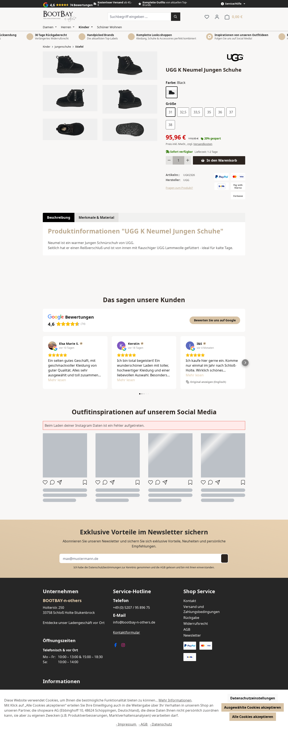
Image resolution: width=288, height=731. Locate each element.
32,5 (183, 112)
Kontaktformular (126, 632)
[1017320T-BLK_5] (70, 129)
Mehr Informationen (175, 700)
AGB (163, 567)
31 (170, 112)
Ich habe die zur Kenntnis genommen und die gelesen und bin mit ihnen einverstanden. (144, 567)
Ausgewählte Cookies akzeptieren (252, 707)
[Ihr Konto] (217, 16)
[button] (42, 362)
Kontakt (189, 600)
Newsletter (192, 635)
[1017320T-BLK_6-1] (129, 130)
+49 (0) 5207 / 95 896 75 (131, 607)
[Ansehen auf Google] (52, 345)
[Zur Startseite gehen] (60, 16)
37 (231, 112)
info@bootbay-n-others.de (134, 622)
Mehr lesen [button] (57, 380)
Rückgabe (191, 617)
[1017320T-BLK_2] (129, 65)
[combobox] (139, 16)
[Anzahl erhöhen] (187, 160)
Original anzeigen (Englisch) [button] (208, 382)
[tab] (58, 217)
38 (170, 124)
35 (209, 112)
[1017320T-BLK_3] (70, 98)
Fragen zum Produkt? (179, 188)
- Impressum (126, 724)
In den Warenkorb (222, 160)
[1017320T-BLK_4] (129, 99)
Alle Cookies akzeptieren (252, 716)
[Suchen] (175, 16)
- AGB (143, 724)
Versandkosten (202, 144)
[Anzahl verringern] (169, 160)
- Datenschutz (161, 724)
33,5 (197, 112)
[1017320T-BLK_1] (70, 64)
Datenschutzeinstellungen (252, 698)
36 (220, 112)
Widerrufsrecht (195, 623)
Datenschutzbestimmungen (105, 567)
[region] (100, 96)
